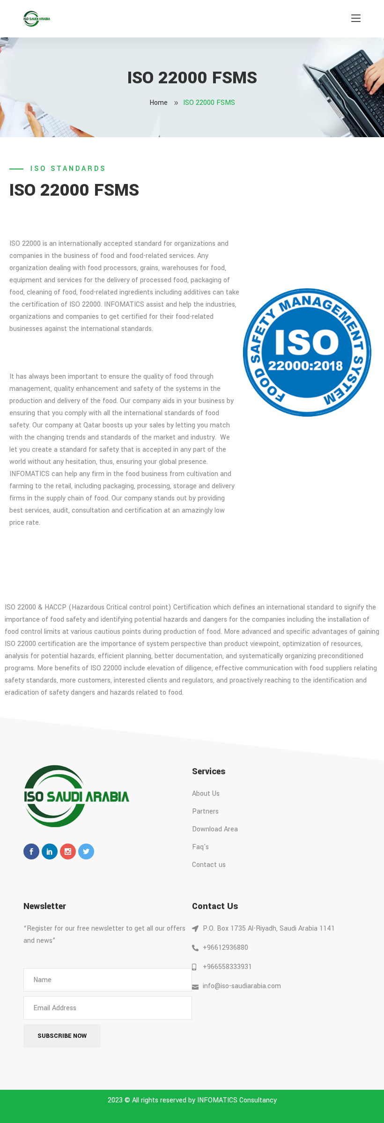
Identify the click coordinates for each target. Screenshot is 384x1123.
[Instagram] (68, 851)
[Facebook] (31, 851)
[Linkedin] (50, 851)
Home (158, 103)
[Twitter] (86, 851)
